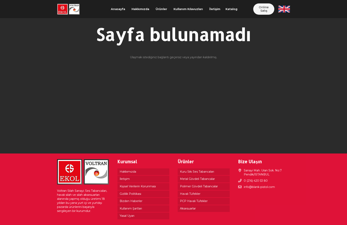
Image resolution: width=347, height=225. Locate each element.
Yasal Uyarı (127, 216)
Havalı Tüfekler (190, 194)
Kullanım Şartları (131, 208)
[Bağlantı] (68, 9)
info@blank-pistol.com (259, 187)
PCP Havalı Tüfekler (194, 201)
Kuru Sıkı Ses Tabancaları (197, 171)
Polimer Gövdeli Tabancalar (199, 186)
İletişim (125, 179)
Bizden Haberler (131, 201)
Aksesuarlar (188, 208)
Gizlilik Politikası (130, 194)
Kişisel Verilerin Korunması (138, 186)
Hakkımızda (128, 171)
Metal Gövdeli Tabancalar (197, 179)
